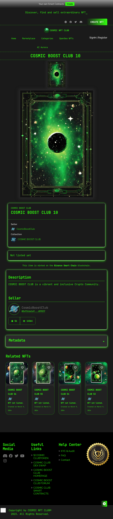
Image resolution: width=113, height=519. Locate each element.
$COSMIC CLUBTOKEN (40, 457)
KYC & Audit (68, 451)
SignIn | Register (98, 37)
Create (70, 4)
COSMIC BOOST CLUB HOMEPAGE (42, 472)
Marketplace (28, 38)
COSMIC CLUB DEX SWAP (41, 464)
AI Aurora (42, 47)
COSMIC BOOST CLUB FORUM (42, 482)
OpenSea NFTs (66, 38)
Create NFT (97, 22)
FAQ (63, 455)
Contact (65, 459)
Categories (47, 38)
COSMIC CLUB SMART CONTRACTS (41, 490)
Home (13, 38)
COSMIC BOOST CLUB (21, 208)
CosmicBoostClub (25, 229)
